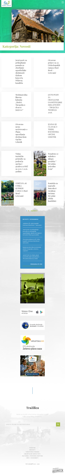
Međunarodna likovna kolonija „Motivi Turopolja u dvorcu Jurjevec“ (32, 249)
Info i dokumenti (32, 458)
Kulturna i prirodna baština (32, 456)
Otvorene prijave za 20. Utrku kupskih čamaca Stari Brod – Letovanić (31, 241)
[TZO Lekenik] (6, 3)
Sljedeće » (34, 211)
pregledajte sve (36, 264)
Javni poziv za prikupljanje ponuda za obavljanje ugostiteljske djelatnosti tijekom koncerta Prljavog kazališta (32, 232)
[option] (38, 26)
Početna (32, 448)
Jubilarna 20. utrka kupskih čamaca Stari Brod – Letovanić (32, 224)
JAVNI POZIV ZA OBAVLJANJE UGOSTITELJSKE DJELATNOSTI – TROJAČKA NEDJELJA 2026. (31, 257)
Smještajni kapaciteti (32, 454)
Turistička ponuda (32, 452)
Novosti (33, 450)
